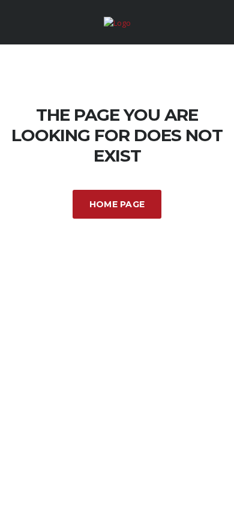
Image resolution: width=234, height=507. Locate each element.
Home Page (117, 204)
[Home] (117, 21)
